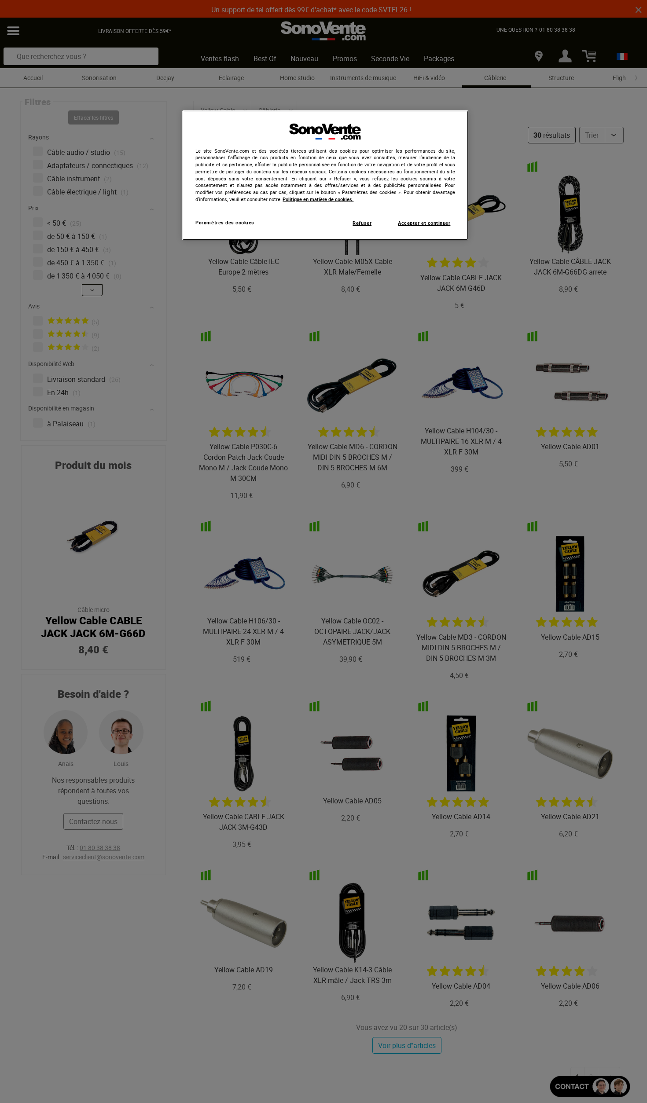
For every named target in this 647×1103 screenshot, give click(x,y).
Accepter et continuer (424, 223)
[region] (325, 175)
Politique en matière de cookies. (318, 199)
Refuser (362, 223)
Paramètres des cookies (224, 223)
